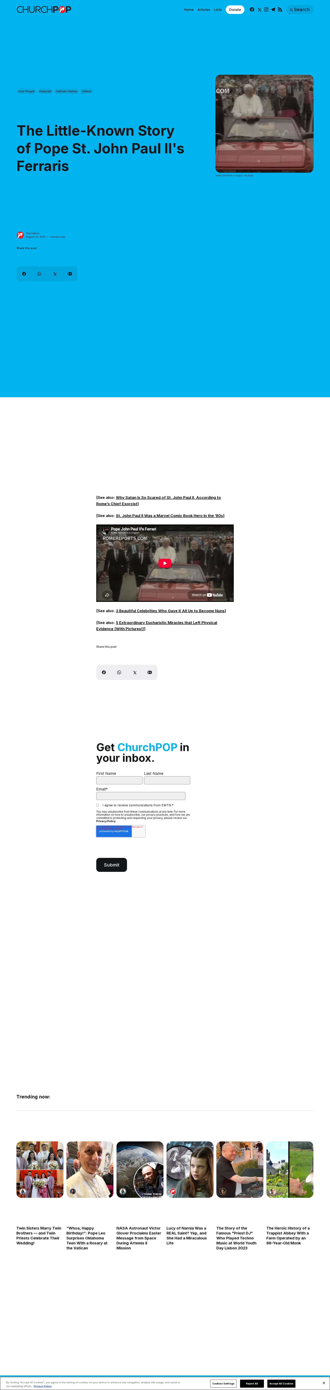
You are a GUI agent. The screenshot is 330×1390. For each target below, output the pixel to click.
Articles (203, 10)
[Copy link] (70, 273)
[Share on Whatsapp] (39, 273)
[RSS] (280, 9)
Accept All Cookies (281, 1383)
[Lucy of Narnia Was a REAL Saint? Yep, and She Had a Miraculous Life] (190, 1169)
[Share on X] (54, 273)
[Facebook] (252, 9)
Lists (218, 10)
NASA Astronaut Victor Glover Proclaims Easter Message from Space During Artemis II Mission (138, 1238)
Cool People (26, 91)
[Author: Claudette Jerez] (73, 1191)
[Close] (324, 1383)
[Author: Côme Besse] (273, 1191)
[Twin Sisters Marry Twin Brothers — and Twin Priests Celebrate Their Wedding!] (39, 1169)
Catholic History (66, 91)
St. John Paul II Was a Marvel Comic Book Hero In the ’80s (169, 515)
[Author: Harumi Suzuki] (23, 1191)
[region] (165, 1383)
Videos (86, 91)
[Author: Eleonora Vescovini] (223, 1191)
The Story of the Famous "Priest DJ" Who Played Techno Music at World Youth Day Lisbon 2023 (237, 1238)
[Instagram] (266, 9)
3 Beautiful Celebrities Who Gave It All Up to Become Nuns (170, 611)
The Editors (33, 233)
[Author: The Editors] (20, 235)
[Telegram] (273, 9)
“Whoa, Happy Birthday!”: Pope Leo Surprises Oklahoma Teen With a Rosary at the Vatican (87, 1238)
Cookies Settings (223, 1383)
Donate (235, 10)
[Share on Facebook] (24, 273)
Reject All (252, 1383)
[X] (259, 9)
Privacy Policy (106, 821)
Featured (45, 91)
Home (189, 10)
